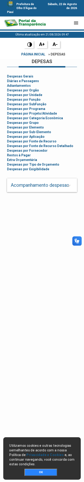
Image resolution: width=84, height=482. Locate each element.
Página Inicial (33, 54)
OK (41, 472)
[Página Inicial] (25, 23)
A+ (42, 44)
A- (55, 44)
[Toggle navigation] (76, 23)
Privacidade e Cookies (45, 455)
